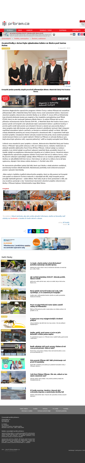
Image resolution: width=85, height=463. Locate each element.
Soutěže (35, 408)
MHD (20, 30)
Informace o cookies (26, 411)
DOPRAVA (62, 30)
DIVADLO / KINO (46, 30)
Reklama (45, 408)
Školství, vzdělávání (39, 39)
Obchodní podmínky (61, 411)
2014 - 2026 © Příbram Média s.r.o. (11, 450)
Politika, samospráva (21, 39)
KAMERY (29, 30)
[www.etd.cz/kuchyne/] (35, 101)
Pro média (55, 408)
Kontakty (65, 408)
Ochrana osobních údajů (44, 411)
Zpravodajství (6, 39)
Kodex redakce (24, 408)
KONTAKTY (77, 30)
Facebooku (14, 218)
